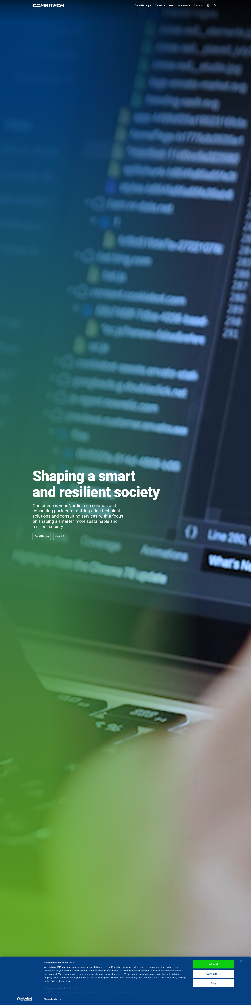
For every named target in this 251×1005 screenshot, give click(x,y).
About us (184, 5)
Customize (211, 974)
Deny (213, 983)
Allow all (213, 964)
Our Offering (143, 5)
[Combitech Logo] (48, 5)
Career (160, 5)
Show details (50, 999)
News (172, 5)
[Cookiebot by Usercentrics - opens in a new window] (24, 999)
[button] (42, 536)
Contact (198, 5)
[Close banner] (241, 961)
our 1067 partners (61, 967)
